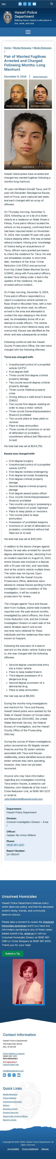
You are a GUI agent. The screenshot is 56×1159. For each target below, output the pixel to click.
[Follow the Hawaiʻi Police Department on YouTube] (34, 4)
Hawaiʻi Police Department (26, 14)
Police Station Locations (13, 1053)
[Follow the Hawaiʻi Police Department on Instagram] (25, 4)
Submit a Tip (12, 953)
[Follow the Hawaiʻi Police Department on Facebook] (20, 4)
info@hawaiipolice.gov (13, 1071)
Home (7, 47)
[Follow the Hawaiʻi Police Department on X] (30, 4)
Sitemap (45, 1149)
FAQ (4, 4)
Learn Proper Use (11, 1064)
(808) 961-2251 (15, 844)
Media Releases (22, 47)
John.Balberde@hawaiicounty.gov (23, 799)
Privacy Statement (30, 1149)
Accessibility (13, 1149)
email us (29, 933)
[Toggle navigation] (28, 32)
